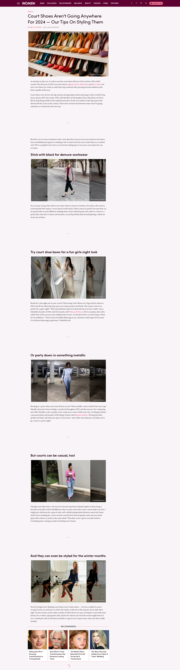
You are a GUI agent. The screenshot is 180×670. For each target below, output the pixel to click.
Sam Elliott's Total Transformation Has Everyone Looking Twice (57, 655)
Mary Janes (96, 84)
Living (105, 3)
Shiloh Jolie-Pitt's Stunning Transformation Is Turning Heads (36, 655)
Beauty (88, 3)
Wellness (78, 3)
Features (115, 3)
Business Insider (81, 414)
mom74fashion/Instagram (97, 600)
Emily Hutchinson (35, 27)
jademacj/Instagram (99, 400)
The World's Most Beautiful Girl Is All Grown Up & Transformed (78, 655)
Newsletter (157, 3)
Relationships (65, 3)
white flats (84, 84)
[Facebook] (131, 3)
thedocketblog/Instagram (98, 199)
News (42, 3)
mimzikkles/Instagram (99, 500)
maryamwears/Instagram (98, 297)
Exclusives (52, 3)
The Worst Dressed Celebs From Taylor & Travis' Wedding (99, 654)
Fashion (97, 3)
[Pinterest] (136, 3)
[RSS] (146, 3)
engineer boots (73, 84)
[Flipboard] (141, 3)
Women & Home (76, 311)
